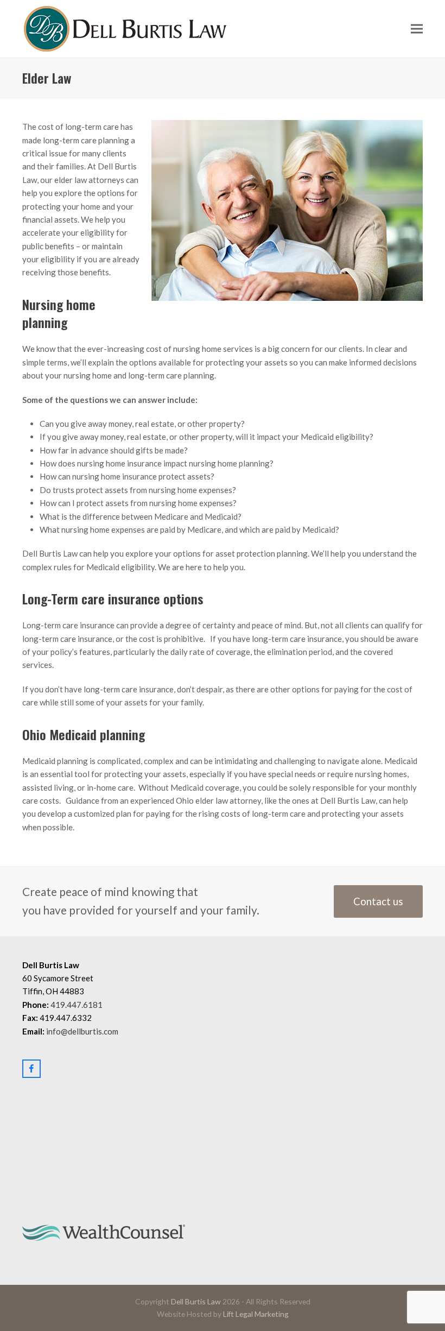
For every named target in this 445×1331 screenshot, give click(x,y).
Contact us (378, 901)
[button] (417, 29)
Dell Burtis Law (196, 1301)
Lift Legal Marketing (256, 1314)
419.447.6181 (76, 1005)
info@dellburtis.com (82, 1031)
